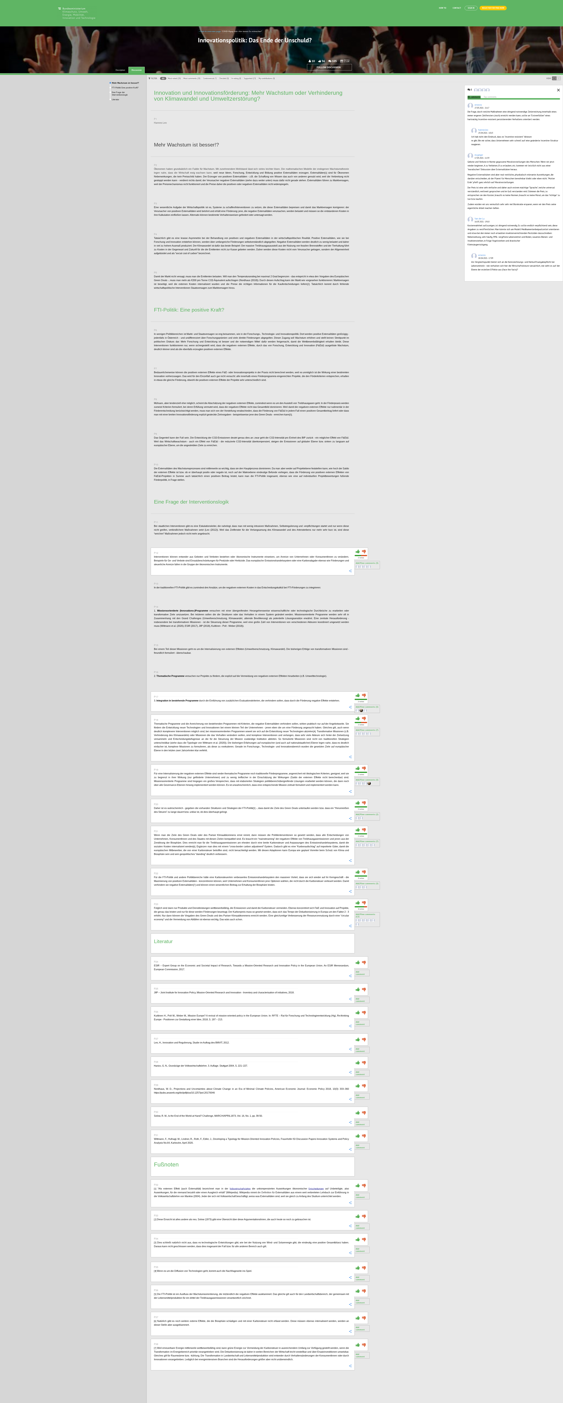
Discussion (137, 70)
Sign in (471, 8)
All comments (474, 97)
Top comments (490, 97)
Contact (457, 8)
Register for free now (493, 8)
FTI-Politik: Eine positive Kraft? (125, 87)
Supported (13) (250, 78)
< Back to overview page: (210, 31)
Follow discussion (329, 67)
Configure (350, 129)
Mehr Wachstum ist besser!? (125, 83)
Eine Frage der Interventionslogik (120, 93)
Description (120, 70)
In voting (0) (236, 78)
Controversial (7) (210, 78)
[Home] (76, 13)
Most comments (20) (191, 78)
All (163, 78)
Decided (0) (224, 78)
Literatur (115, 99)
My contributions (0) (267, 78)
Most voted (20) (174, 78)
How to (442, 8)
